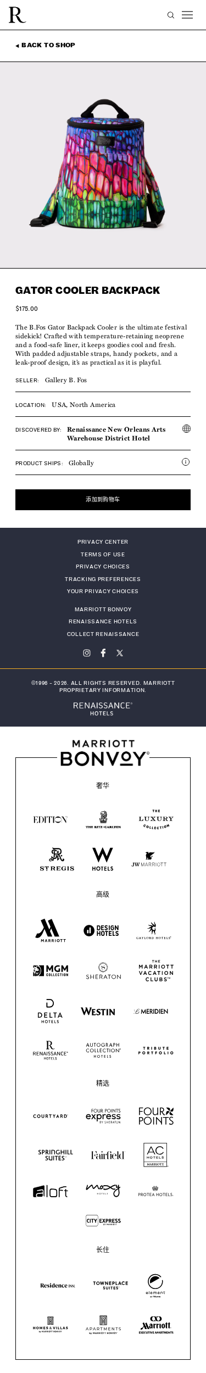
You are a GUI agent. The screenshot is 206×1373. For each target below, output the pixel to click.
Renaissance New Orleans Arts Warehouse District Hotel (116, 433)
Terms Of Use (103, 554)
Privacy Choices (103, 566)
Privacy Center (103, 542)
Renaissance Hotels (103, 621)
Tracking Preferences (103, 579)
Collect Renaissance (103, 634)
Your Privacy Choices (103, 591)
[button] (171, 15)
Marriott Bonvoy (103, 609)
